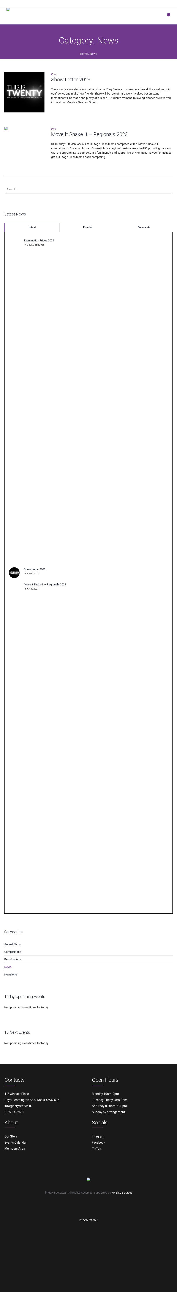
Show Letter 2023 (70, 80)
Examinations (12, 959)
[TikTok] (102, 1205)
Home (84, 53)
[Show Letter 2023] (24, 92)
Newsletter (11, 974)
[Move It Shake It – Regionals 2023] (24, 147)
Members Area (15, 1148)
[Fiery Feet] (28, 16)
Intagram (98, 1136)
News (93, 53)
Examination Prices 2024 (39, 240)
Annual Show (12, 944)
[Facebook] (77, 1205)
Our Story (11, 1136)
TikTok (96, 1148)
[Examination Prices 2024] (14, 400)
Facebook (98, 1142)
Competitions (12, 951)
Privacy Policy (87, 1219)
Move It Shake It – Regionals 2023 (89, 134)
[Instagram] (89, 1205)
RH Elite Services (122, 1192)
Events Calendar (16, 1142)
